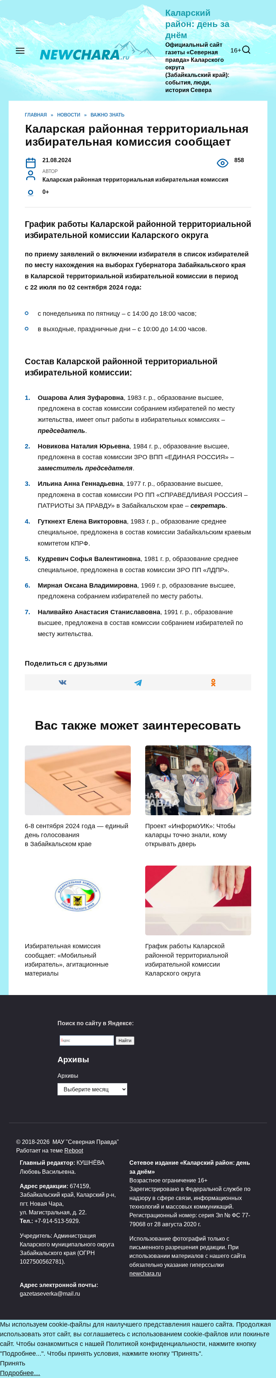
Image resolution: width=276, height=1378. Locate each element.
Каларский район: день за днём (197, 24)
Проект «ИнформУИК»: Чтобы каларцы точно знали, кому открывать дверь (190, 835)
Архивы (68, 1075)
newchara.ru (145, 1273)
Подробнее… (20, 1373)
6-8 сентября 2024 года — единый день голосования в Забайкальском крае (76, 835)
